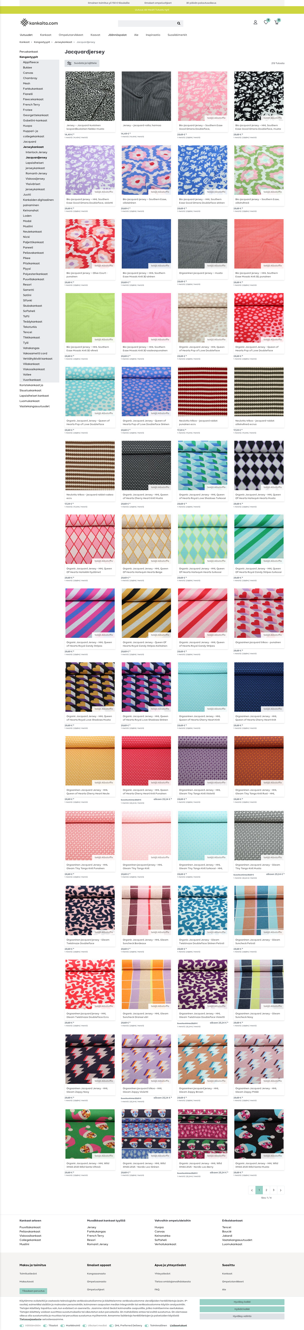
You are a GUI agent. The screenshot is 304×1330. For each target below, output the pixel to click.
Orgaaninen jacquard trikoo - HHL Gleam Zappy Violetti (142, 1090)
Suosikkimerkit (177, 35)
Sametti (28, 289)
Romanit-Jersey (36, 173)
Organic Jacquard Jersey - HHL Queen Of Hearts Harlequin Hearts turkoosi (201, 570)
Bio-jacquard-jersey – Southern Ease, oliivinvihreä (257, 201)
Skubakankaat (32, 305)
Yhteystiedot (162, 1273)
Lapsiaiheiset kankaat (34, 395)
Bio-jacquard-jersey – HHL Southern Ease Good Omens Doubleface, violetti (89, 201)
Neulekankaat (32, 231)
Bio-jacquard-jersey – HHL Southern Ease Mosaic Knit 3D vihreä (87, 349)
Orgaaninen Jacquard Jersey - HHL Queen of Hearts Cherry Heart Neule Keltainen (88, 792)
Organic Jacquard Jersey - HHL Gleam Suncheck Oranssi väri (145, 1015)
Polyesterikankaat (35, 274)
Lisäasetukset (178, 1325)
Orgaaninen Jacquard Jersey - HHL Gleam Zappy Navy (87, 1090)
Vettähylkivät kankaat (37, 358)
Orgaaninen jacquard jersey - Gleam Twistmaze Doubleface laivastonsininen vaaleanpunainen (87, 942)
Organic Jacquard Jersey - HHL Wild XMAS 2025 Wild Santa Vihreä (87, 1165)
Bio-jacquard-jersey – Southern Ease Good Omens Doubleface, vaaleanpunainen (201, 127)
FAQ (157, 1289)
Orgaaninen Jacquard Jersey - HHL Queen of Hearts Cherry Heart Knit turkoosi (200, 718)
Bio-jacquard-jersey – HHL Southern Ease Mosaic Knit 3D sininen (144, 275)
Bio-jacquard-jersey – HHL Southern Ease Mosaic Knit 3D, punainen (256, 275)
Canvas (28, 72)
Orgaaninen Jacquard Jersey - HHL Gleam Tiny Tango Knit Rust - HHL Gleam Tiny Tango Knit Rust (256, 792)
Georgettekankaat (36, 115)
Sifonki (27, 300)
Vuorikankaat (32, 379)
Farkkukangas (96, 1231)
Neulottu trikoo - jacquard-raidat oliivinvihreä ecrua (254, 423)
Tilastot (53, 1325)
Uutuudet (26, 35)
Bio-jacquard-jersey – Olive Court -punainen (86, 275)
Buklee (27, 67)
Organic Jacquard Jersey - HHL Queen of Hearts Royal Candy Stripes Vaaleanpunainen (89, 644)
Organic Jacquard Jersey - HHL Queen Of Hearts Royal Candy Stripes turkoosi (258, 570)
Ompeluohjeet (95, 1289)
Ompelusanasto (96, 1281)
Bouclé (227, 1231)
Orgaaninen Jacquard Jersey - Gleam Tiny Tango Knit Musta (257, 867)
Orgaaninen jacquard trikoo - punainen (258, 642)
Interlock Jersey (36, 152)
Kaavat (95, 35)
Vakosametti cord (35, 353)
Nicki (26, 237)
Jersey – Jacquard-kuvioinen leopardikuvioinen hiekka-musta (85, 127)
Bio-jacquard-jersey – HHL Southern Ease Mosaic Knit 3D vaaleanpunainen (145, 349)
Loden (27, 215)
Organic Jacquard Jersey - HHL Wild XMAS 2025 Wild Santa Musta (256, 1165)
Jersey (91, 1227)
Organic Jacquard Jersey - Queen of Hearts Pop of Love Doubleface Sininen (146, 423)
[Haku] (178, 23)
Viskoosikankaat (34, 369)
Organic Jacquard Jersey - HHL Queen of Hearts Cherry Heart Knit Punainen (145, 792)
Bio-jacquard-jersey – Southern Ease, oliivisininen (145, 201)
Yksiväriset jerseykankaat (35, 187)
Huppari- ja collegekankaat (33, 134)
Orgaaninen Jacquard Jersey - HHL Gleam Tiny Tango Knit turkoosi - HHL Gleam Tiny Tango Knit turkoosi (201, 867)
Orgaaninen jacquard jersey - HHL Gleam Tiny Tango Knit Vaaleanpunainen (143, 867)
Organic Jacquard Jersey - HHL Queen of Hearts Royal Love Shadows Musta (89, 718)
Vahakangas (31, 348)
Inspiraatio (153, 35)
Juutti (27, 194)
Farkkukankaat (33, 88)
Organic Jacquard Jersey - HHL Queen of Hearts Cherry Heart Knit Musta (145, 496)
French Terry (31, 104)
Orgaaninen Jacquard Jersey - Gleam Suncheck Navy (257, 1015)
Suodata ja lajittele (85, 63)
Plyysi (27, 268)
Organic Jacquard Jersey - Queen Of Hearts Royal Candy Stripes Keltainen (145, 644)
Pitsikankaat (31, 263)
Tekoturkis (30, 327)
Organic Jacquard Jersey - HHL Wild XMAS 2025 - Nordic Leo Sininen (144, 1165)
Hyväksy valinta (242, 1316)
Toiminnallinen (158, 1325)
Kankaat (45, 35)
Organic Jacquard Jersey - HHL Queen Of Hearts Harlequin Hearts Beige (145, 570)
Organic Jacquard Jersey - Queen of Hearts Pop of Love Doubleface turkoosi (88, 423)
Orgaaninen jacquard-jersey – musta (201, 273)
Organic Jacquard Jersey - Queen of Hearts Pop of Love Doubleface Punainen (256, 349)
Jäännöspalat (117, 35)
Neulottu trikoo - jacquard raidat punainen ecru (198, 423)
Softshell (29, 311)
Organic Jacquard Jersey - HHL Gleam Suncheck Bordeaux (145, 942)
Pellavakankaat (33, 252)
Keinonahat (31, 210)
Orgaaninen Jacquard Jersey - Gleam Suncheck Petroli (257, 942)
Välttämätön (33, 1325)
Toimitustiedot (28, 1273)
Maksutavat (27, 1281)
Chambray (30, 78)
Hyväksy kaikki (242, 1302)
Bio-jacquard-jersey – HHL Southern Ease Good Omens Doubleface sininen (202, 201)
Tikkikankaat (31, 337)
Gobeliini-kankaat (35, 120)
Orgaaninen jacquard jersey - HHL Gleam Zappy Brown (199, 1090)
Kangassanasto (96, 1273)
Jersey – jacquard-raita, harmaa (142, 125)
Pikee (26, 258)
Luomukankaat (30, 401)
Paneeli (28, 247)
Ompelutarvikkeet (71, 35)
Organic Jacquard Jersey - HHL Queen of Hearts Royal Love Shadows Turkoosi (202, 496)
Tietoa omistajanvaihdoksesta (173, 1281)
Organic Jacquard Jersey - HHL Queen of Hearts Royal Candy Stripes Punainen (201, 644)
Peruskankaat (29, 51)
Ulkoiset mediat (97, 1325)
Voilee (27, 374)
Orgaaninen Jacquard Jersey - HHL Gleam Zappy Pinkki (256, 1090)
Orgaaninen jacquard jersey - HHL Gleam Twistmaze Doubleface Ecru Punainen (87, 1015)
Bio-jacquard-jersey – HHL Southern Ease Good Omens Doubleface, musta (258, 127)
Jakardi (227, 1235)
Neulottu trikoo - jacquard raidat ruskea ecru (89, 496)
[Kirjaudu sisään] (255, 22)
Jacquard (29, 141)
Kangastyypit (41, 42)
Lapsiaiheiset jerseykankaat (35, 165)
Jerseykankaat (63, 42)
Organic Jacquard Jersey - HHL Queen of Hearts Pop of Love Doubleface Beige (201, 349)
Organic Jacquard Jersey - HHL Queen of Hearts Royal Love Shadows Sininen (145, 718)
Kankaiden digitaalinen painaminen (38, 202)
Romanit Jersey (97, 1244)
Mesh (26, 83)
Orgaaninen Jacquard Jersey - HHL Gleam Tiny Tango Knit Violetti (200, 792)
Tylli (25, 342)
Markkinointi (73, 1325)
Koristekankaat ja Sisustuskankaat (31, 388)
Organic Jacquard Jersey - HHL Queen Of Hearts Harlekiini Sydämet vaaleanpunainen (89, 570)
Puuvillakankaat (33, 279)
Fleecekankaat (33, 99)
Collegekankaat (30, 1240)
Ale (136, 35)
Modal (27, 221)
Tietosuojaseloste (30, 1319)
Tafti (26, 316)
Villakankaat (31, 364)
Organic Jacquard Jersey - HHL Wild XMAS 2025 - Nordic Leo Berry (200, 1165)
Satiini (27, 295)
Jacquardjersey (36, 157)
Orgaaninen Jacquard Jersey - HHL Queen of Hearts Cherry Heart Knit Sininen (256, 718)
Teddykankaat (32, 321)
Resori (27, 284)
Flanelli (28, 94)
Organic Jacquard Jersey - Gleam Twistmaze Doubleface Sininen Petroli (201, 942)
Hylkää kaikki (242, 1309)
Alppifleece (31, 62)
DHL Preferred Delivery (128, 1325)
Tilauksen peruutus (33, 1291)
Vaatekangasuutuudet (35, 406)
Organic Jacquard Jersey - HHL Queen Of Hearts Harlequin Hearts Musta (258, 496)
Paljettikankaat (33, 242)
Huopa (27, 125)
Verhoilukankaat (165, 1244)
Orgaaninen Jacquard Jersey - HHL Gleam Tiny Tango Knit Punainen (87, 867)
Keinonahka (162, 1235)
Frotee (27, 110)
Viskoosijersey (35, 178)
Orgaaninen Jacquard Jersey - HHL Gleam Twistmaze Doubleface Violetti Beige (202, 1015)
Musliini (28, 226)
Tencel (27, 332)
